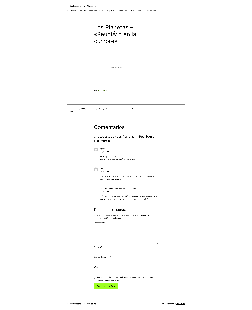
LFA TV (131, 11)
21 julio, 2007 (105, 191)
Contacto (82, 11)
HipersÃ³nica (103, 90)
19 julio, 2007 (105, 152)
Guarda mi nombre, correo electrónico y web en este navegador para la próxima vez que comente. (126, 278)
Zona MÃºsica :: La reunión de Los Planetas (118, 189)
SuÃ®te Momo (152, 11)
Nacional (90, 109)
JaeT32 (103, 169)
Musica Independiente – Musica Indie (82, 6)
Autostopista (71, 11)
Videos (106, 109)
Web (96, 267)
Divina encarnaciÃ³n (95, 11)
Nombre (98, 247)
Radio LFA (140, 11)
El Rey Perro (110, 11)
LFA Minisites (122, 11)
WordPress (180, 304)
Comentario (99, 223)
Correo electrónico (102, 257)
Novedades (99, 109)
